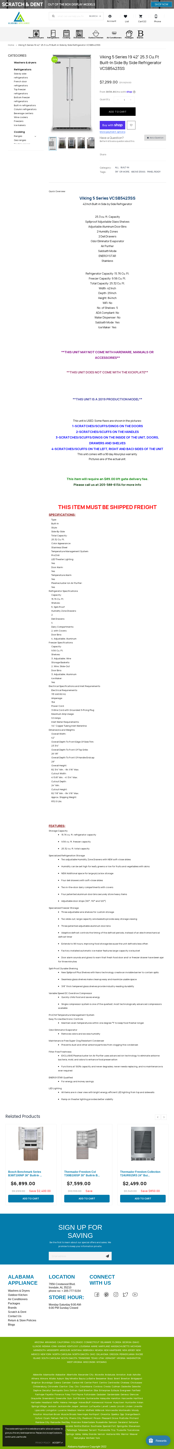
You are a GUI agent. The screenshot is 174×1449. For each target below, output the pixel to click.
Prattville (124, 1418)
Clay (71, 1386)
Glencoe (134, 1394)
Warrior (125, 1434)
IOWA (54, 1346)
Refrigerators (22, 69)
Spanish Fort (109, 1426)
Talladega (72, 1430)
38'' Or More (122, 171)
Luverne (62, 1410)
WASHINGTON (133, 1358)
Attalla (52, 1378)
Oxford (39, 1418)
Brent (117, 1378)
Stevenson (135, 1426)
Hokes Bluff (85, 1402)
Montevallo (125, 1410)
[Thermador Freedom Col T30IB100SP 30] (87, 1144)
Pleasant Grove (110, 1418)
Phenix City (75, 1418)
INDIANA (46, 1346)
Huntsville (130, 1402)
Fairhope (40, 1394)
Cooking (19, 132)
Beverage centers (23, 113)
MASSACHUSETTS (120, 1346)
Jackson (52, 1406)
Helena (64, 1402)
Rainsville (55, 1422)
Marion (81, 1410)
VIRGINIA (121, 1358)
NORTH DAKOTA (80, 1354)
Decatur (46, 1390)
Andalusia (110, 1374)
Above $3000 (138, 171)
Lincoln (121, 1406)
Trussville (122, 1430)
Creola (107, 1386)
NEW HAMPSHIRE (113, 1350)
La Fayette (95, 1406)
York (97, 1438)
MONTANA (76, 1350)
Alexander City (86, 1374)
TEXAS (94, 1358)
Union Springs (66, 1434)
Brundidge (47, 1382)
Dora (66, 1390)
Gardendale (113, 1394)
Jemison (84, 1406)
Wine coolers (21, 117)
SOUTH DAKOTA (69, 1358)
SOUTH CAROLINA (51, 1358)
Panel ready (154, 171)
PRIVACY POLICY (42, 1442)
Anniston (121, 1374)
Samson (113, 1422)
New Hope (82, 1414)
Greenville (61, 1398)
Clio (77, 1386)
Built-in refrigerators (25, 105)
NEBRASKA (88, 1350)
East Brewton (86, 1390)
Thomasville (104, 1430)
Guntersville (92, 1398)
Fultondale (90, 1394)
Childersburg (40, 1386)
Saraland (123, 1422)
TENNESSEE (84, 1358)
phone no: (65, 1290)
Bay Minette (71, 1378)
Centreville (114, 1382)
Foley (68, 1394)
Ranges (18, 136)
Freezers (18, 121)
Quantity (105, 99)
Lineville (138, 1406)
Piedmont (87, 1418)
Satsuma (134, 1422)
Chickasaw (136, 1382)
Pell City (64, 1418)
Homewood (98, 1402)
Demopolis (57, 1390)
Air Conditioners (18, 1299)
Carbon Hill (78, 1382)
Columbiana (86, 1386)
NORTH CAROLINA (62, 1354)
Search (93, 16)
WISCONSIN (89, 1362)
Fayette (49, 1394)
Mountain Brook (51, 1414)
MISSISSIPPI (53, 1350)
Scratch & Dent (17, 1311)
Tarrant (93, 1430)
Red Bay (66, 1422)
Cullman (116, 1386)
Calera (57, 1382)
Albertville (72, 1374)
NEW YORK (46, 1354)
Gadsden (102, 1394)
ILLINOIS (37, 1346)
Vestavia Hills (113, 1434)
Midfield (90, 1410)
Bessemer (101, 1378)
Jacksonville (64, 1406)
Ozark (46, 1418)
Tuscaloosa (133, 1430)
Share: (103, 154)
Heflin (56, 1402)
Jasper (75, 1406)
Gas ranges (20, 140)
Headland (47, 1402)
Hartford (138, 1398)
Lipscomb (40, 1410)
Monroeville (112, 1410)
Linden (129, 1406)
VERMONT (110, 1358)
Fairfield (136, 1390)
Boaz (111, 1378)
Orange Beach (133, 1414)
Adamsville (49, 1374)
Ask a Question (156, 138)
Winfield (90, 1438)
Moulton (38, 1414)
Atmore (44, 1378)
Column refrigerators (25, 109)
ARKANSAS (51, 1342)
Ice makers (19, 125)
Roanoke (76, 1422)
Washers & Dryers (19, 1290)
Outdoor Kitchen (18, 1295)
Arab (129, 1374)
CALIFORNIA (63, 1342)
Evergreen (125, 1390)
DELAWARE (106, 1342)
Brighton (36, 1382)
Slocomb (68, 1426)
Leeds (112, 1406)
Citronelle (53, 1386)
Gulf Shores (79, 1398)
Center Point (91, 1382)
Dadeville (126, 1386)
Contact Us (14, 1316)
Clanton (63, 1386)
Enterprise (104, 1390)
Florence (59, 1394)
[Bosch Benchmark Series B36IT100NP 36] (31, 1144)
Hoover (109, 1402)
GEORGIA (127, 1342)
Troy (113, 1430)
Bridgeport (137, 1378)
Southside (96, 1426)
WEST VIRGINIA (75, 1362)
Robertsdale (88, 1422)
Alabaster (60, 1374)
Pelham (55, 1418)
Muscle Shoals (69, 1414)
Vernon (102, 1434)
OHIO (93, 1354)
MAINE (94, 1346)
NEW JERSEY (128, 1350)
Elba (96, 1390)
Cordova (98, 1386)
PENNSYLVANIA (127, 1354)
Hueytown (119, 1402)
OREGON (114, 1354)
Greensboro (48, 1398)
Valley (78, 1434)
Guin (69, 1398)
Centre (103, 1382)
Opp (122, 1414)
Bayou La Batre (87, 1378)
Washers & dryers (25, 62)
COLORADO (77, 1342)
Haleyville (105, 1398)
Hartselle (36, 1402)
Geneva (124, 1394)
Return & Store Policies (22, 1320)
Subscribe (107, 1256)
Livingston (51, 1410)
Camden (66, 1382)
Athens (35, 1378)
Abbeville (38, 1374)
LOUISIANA (85, 1346)
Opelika (115, 1414)
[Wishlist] (131, 125)
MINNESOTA (39, 1350)
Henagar (73, 1402)
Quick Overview (57, 191)
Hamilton (116, 1398)
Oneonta (105, 1414)
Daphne (37, 1390)
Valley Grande (89, 1434)
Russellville (102, 1422)
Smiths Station (82, 1426)
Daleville (136, 1386)
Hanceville (127, 1398)
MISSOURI (65, 1350)
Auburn (61, 1378)
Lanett (105, 1406)
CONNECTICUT (92, 1342)
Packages (14, 1303)
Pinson (97, 1418)
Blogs (11, 1324)
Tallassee (83, 1430)
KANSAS (62, 1346)
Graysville (36, 1398)
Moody (135, 1410)
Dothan (74, 1390)
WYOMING (101, 1362)
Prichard (134, 1418)
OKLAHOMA (102, 1354)
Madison (72, 1410)
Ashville (137, 1374)
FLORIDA (117, 1342)
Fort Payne (78, 1394)
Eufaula (115, 1390)
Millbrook (100, 1410)
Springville (122, 1426)
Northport (94, 1414)
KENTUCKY (73, 1346)
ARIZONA (39, 1342)
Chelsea (125, 1382)
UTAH (102, 1358)
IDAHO (136, 1342)
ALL (117, 167)
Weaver (134, 1434)
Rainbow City (43, 1422)
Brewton (125, 1378)
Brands (12, 1307)
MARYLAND (104, 1346)
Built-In (125, 167)
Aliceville (99, 1374)
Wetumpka (79, 1438)
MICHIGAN (136, 1346)
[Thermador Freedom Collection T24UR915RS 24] (143, 1144)
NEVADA (99, 1350)
